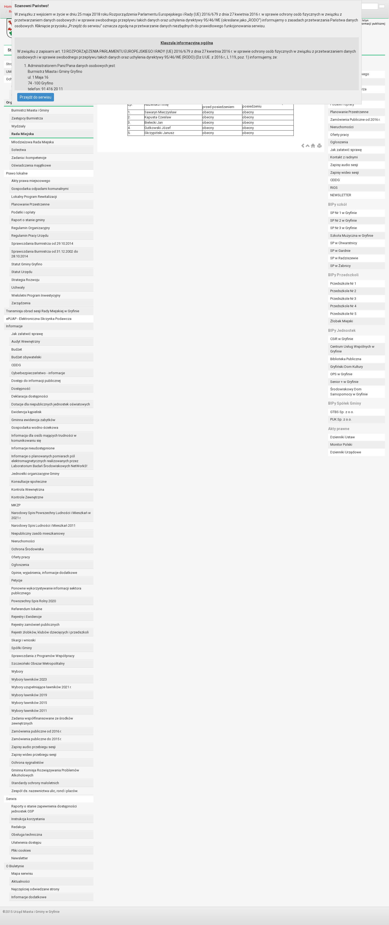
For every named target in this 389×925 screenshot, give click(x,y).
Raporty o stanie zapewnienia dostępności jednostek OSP (44, 808)
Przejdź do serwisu (35, 97)
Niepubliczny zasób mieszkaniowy (38, 533)
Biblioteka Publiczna (345, 359)
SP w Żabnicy (340, 266)
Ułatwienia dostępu (26, 842)
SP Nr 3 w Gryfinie (343, 228)
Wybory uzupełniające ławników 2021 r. (41, 687)
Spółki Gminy (21, 648)
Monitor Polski (341, 444)
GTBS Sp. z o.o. (342, 412)
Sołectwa (18, 150)
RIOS (334, 188)
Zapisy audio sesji (344, 165)
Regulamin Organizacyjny (30, 228)
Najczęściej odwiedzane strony (35, 889)
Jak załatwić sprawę (27, 334)
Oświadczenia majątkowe (31, 165)
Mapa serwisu (22, 873)
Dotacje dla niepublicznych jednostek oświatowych (50, 404)
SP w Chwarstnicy (343, 243)
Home (8, 6)
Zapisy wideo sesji (344, 173)
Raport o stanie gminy (28, 220)
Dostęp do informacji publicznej (36, 381)
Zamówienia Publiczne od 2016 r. (355, 120)
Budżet (16, 349)
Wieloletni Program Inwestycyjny (35, 295)
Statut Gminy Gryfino (26, 264)
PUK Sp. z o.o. (341, 419)
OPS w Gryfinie (341, 374)
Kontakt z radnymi (344, 157)
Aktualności (20, 881)
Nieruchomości (23, 541)
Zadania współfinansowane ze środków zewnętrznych (42, 720)
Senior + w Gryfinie (344, 382)
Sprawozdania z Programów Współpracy (42, 656)
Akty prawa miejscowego (30, 181)
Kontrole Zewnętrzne (27, 497)
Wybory (17, 671)
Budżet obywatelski (26, 357)
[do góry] (308, 146)
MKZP (15, 505)
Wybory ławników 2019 (29, 695)
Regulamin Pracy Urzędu (29, 236)
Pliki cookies (21, 850)
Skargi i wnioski (23, 640)
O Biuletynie (15, 866)
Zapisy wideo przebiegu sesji (33, 755)
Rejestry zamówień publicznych (35, 625)
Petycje (16, 580)
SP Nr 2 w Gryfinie (343, 220)
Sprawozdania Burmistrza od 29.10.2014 (42, 243)
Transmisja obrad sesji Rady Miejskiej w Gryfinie (42, 311)
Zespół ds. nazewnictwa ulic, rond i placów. (44, 791)
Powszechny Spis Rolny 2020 (33, 601)
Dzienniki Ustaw (342, 437)
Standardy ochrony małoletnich (35, 783)
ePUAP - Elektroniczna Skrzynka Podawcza (38, 319)
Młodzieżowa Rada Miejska (32, 142)
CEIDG (16, 365)
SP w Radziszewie (344, 258)
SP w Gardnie (340, 251)
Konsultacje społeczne (29, 482)
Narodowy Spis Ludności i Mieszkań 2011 (43, 526)
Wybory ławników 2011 (29, 711)
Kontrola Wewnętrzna (27, 489)
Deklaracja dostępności (29, 396)
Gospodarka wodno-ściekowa (34, 428)
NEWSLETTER (340, 195)
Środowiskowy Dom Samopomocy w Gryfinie (349, 391)
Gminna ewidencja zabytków (33, 420)
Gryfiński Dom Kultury (346, 367)
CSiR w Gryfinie (341, 339)
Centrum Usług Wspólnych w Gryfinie (352, 349)
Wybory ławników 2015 (29, 703)
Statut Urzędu (21, 272)
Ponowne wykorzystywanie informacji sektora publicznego (46, 590)
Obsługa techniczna (26, 835)
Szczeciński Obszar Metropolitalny (38, 663)
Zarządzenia (20, 303)
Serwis (11, 799)
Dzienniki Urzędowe (345, 452)
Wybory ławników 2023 (29, 679)
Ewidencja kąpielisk (26, 412)
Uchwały (18, 287)
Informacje (14, 326)
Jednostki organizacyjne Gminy (35, 474)
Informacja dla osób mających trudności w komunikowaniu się (43, 438)
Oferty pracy (20, 557)
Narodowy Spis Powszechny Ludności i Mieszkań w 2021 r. (51, 515)
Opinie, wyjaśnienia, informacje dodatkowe (44, 573)
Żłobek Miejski (341, 321)
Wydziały (18, 126)
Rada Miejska (22, 134)
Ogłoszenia (20, 565)
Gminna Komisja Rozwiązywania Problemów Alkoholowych (45, 772)
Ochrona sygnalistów (27, 763)
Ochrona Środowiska (27, 549)
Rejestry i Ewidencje (26, 617)
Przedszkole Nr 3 (343, 299)
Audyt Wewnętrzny (25, 341)
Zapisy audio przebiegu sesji (33, 747)
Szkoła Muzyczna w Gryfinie (351, 236)
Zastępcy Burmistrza (27, 118)
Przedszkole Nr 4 (343, 306)
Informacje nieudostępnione (33, 448)
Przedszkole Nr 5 (343, 314)
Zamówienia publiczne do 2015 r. (36, 739)
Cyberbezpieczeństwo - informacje (38, 373)
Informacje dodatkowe (28, 897)
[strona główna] (313, 146)
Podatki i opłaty (23, 212)
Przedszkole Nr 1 (343, 283)
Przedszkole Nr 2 (343, 291)
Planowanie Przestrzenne (30, 204)
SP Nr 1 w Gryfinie (343, 213)
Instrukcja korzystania (28, 819)
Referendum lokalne (26, 609)
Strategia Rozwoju (25, 280)
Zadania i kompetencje (28, 158)
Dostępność (20, 389)
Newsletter (19, 858)
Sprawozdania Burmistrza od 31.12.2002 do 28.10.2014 (44, 253)
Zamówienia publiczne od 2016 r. (36, 731)
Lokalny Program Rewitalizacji (34, 197)
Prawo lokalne (17, 173)
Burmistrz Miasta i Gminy (30, 110)
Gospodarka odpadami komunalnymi (40, 189)
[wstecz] (303, 146)
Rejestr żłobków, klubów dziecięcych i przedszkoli (50, 632)
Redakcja (18, 827)
